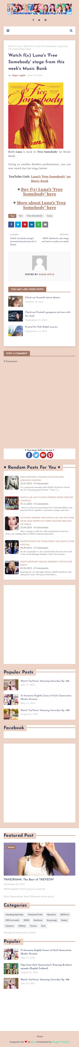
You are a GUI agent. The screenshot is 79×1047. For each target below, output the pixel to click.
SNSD (26, 920)
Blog (33, 1042)
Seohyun (38, 920)
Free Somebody (34, 215)
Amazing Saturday (14, 914)
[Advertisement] (39, 624)
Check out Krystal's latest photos (42, 297)
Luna (19, 46)
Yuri (43, 926)
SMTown (64, 914)
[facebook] (33, 20)
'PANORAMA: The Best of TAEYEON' (29, 879)
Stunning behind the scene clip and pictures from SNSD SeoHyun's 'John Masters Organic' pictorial (47, 521)
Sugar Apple (19, 75)
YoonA (33, 926)
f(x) (20, 215)
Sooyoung (52, 920)
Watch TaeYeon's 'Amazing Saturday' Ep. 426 (45, 681)
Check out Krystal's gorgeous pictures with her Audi (47, 314)
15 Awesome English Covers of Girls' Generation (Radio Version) (46, 698)
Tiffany (21, 926)
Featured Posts (35, 914)
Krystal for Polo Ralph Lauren (41, 327)
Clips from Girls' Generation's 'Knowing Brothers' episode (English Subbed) (46, 967)
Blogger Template (60, 1042)
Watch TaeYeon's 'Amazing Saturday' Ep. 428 (45, 710)
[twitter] (39, 20)
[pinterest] (45, 20)
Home (11, 46)
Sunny (64, 920)
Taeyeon (10, 926)
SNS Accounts (12, 920)
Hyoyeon (51, 914)
